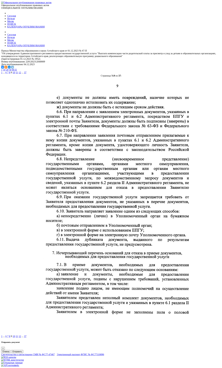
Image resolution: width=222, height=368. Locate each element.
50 (10, 69)
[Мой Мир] (9, 67)
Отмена (5, 351)
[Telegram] (12, 67)
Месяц (10, 21)
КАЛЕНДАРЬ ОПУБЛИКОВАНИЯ (26, 26)
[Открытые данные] (12, 362)
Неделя (11, 18)
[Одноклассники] (6, 67)
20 (7, 69)
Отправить (17, 351)
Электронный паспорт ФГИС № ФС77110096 (80, 354)
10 (4, 69)
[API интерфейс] (10, 365)
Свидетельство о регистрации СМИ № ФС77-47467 (28, 354)
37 (25, 72)
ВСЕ (14, 69)
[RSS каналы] (8, 357)
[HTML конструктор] (12, 360)
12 (20, 72)
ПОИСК (11, 24)
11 (17, 72)
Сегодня (11, 16)
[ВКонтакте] (2, 67)
